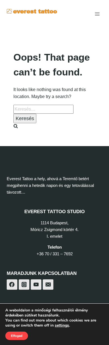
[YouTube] (36, 284)
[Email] (48, 284)
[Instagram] (24, 284)
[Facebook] (12, 284)
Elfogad (16, 336)
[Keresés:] (43, 109)
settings (62, 325)
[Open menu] (97, 13)
